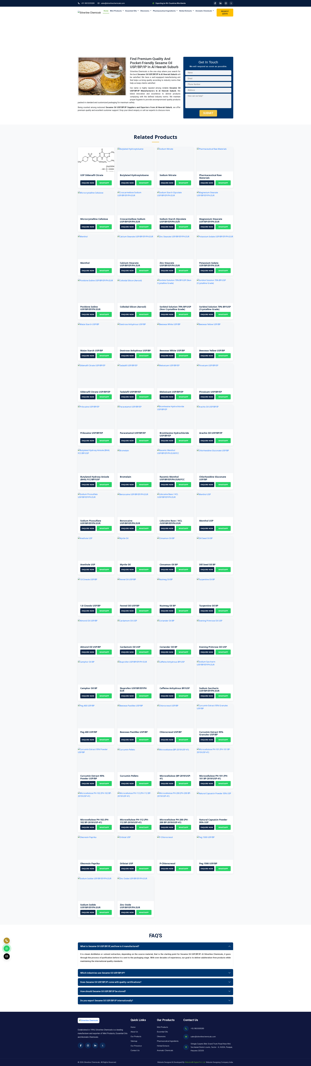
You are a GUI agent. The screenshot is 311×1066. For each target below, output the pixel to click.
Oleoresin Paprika (90, 863)
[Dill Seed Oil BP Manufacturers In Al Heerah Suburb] (205, 538)
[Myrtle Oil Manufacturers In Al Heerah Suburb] (122, 538)
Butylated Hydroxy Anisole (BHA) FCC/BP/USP (94, 478)
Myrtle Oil (125, 564)
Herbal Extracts (185, 11)
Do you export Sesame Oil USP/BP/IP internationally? (106, 1000)
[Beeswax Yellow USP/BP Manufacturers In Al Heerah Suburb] (208, 324)
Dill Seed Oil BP (207, 564)
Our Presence (136, 1046)
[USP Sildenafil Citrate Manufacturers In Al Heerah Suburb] (96, 159)
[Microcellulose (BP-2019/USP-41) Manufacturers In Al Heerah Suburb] (173, 749)
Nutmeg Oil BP (168, 605)
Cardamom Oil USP (130, 646)
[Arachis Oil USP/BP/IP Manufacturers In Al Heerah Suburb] (208, 406)
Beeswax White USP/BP (172, 350)
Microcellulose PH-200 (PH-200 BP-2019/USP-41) (174, 821)
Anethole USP (87, 564)
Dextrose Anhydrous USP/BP (135, 350)
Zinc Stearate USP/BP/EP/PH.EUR (170, 264)
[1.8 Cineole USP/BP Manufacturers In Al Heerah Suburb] (87, 579)
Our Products (136, 1036)
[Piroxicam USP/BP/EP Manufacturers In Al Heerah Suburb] (207, 365)
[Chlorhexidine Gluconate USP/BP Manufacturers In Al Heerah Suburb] (213, 450)
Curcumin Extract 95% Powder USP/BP (92, 777)
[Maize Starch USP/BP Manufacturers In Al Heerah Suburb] (88, 324)
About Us (134, 1032)
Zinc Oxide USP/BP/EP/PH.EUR (130, 906)
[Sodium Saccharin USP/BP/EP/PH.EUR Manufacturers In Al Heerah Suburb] (215, 663)
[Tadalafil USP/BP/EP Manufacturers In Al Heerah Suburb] (127, 365)
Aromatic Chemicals (203, 11)
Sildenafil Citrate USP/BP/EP (95, 391)
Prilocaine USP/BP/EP (91, 432)
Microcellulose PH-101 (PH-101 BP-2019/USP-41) (213, 777)
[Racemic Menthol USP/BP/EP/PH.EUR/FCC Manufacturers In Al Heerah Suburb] (175, 451)
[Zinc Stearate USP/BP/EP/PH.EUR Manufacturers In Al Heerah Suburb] (173, 236)
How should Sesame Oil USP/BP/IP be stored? (103, 991)
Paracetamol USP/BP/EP (133, 432)
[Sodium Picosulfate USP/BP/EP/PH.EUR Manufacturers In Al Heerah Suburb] (96, 495)
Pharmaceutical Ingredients (164, 11)
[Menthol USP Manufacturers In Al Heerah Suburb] (204, 494)
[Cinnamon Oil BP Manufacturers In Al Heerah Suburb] (166, 538)
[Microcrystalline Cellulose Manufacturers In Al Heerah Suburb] (90, 192)
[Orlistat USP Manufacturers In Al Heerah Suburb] (124, 837)
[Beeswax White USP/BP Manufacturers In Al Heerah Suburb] (168, 324)
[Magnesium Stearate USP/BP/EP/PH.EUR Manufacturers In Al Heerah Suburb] (215, 193)
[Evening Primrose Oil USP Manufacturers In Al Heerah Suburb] (209, 620)
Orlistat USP (126, 863)
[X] (231, 3)
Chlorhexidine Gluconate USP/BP (212, 478)
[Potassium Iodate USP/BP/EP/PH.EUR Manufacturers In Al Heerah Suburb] (215, 236)
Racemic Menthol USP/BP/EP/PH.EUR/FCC (172, 478)
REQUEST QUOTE (225, 12)
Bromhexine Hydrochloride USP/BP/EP (174, 434)
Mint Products (116, 11)
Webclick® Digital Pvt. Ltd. (195, 1062)
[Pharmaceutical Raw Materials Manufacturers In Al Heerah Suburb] (212, 148)
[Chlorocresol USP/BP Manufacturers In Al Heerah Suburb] (167, 705)
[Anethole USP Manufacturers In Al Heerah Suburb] (85, 538)
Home (106, 11)
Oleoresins (145, 11)
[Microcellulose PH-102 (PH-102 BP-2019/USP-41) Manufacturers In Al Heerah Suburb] (96, 794)
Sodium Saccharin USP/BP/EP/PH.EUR (209, 689)
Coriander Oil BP (168, 646)
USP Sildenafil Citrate (91, 175)
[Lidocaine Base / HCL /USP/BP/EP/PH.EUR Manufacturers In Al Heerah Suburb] (175, 495)
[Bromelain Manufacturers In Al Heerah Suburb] (123, 450)
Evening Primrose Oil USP (213, 646)
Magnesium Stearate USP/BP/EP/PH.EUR (210, 220)
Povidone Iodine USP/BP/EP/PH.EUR (90, 308)
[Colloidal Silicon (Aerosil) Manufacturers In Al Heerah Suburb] (129, 280)
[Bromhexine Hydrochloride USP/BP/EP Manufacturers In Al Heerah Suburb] (175, 407)
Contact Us (135, 1050)
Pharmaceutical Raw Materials (210, 176)
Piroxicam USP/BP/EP (210, 391)
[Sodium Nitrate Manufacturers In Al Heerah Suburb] (165, 148)
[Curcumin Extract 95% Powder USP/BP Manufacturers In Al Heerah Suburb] (96, 750)
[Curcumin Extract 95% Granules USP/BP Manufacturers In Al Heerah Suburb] (215, 706)
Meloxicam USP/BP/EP (171, 391)
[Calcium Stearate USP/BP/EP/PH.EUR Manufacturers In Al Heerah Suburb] (135, 236)
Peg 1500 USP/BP (208, 863)
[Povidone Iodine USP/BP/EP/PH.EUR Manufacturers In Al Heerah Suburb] (95, 280)
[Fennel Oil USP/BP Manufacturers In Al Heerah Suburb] (126, 579)
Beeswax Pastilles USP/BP (134, 732)
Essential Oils (131, 11)
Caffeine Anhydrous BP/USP (175, 688)
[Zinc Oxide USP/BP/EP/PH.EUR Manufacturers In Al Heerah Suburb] (132, 878)
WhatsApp (104, 183)
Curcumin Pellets (129, 775)
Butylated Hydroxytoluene (134, 175)
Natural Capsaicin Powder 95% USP (213, 821)
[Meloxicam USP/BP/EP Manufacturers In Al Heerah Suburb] (168, 365)
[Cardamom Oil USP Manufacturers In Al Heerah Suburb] (127, 620)
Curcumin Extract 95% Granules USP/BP (211, 733)
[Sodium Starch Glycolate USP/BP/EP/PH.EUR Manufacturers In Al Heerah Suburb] (175, 193)
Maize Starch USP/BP (91, 350)
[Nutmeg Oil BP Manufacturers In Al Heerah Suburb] (165, 579)
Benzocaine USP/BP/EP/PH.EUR (130, 522)
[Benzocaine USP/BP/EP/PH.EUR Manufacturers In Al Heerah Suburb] (132, 494)
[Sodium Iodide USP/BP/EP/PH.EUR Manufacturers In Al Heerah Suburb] (94, 878)
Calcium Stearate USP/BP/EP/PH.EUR (130, 264)
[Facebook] (215, 3)
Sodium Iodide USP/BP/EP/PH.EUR (90, 906)
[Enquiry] (7, 956)
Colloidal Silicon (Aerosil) (133, 306)
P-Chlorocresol (167, 863)
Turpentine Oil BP (208, 605)
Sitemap (134, 1041)
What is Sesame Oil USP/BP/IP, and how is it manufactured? (109, 946)
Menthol (85, 262)
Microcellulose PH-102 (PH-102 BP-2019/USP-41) (94, 821)
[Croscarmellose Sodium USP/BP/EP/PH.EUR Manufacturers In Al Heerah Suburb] (135, 193)
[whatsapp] (7, 948)
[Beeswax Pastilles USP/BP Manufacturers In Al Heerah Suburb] (130, 705)
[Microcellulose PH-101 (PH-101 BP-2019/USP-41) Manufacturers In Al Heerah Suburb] (215, 750)
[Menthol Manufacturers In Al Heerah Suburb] (83, 236)
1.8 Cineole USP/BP (90, 605)
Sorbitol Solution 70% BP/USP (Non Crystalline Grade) (175, 308)
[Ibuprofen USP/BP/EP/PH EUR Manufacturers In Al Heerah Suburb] (132, 661)
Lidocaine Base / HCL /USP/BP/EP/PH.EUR (171, 522)
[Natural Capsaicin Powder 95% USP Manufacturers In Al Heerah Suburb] (214, 793)
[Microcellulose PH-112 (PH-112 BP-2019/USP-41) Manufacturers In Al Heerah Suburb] (135, 794)
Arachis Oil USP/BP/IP (210, 432)
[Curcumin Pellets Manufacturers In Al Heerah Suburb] (126, 749)
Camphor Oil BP (88, 688)
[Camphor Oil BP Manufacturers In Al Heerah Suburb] (86, 661)
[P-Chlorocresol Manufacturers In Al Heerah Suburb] (165, 837)
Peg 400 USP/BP (88, 732)
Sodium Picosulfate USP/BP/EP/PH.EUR (90, 522)
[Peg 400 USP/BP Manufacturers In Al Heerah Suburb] (86, 705)
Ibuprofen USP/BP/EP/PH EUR (133, 689)
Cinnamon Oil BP (169, 564)
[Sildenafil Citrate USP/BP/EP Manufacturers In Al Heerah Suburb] (91, 365)
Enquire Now (88, 183)
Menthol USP (206, 520)
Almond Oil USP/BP (90, 646)
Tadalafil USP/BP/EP (130, 391)
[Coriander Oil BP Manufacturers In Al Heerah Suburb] (165, 620)
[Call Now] (7, 941)
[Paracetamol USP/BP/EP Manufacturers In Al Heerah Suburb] (129, 406)
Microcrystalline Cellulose (94, 218)
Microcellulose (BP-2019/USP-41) (175, 777)
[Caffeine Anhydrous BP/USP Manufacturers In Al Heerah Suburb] (171, 661)
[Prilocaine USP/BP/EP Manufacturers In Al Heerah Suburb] (88, 406)
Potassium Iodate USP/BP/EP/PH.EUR (209, 264)
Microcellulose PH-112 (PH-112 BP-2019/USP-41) (134, 821)
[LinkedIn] (220, 3)
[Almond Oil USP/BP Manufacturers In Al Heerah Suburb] (87, 620)
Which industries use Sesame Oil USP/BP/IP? (102, 973)
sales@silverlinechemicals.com (113, 3)
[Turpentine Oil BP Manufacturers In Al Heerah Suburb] (206, 579)
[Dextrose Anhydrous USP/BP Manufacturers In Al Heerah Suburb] (131, 324)
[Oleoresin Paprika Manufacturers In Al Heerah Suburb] (87, 837)
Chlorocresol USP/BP (171, 732)
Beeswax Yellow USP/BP (212, 350)
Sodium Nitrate (168, 175)
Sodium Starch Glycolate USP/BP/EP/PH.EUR (173, 220)
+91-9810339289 (88, 3)
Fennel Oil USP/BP (129, 605)
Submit (208, 113)
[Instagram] (226, 3)
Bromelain (125, 476)
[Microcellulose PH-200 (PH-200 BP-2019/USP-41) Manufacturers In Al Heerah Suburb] (175, 794)
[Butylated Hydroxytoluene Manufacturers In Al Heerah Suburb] (130, 148)
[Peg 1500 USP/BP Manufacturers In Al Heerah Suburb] (206, 837)
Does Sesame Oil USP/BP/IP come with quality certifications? (110, 982)
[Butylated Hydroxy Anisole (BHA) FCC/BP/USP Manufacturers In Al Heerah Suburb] (96, 451)
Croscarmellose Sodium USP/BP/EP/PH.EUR (132, 220)
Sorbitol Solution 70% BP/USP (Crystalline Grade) (215, 308)
